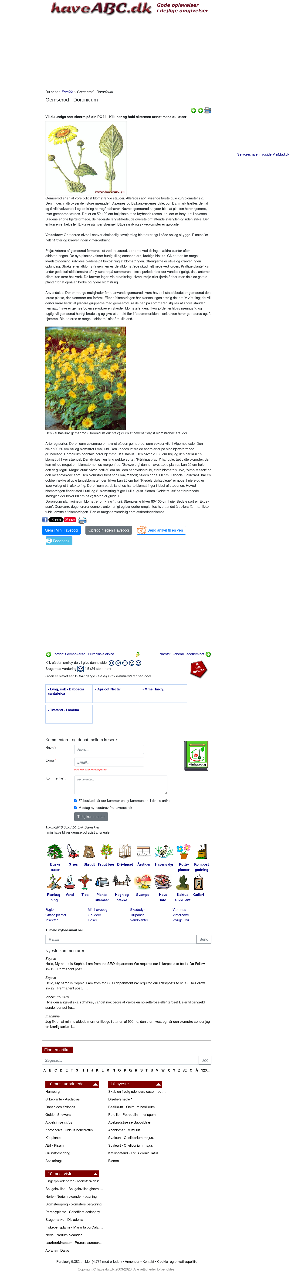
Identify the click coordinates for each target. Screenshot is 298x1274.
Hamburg (52, 1091)
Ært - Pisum (54, 1145)
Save (72, 519)
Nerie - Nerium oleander (63, 1234)
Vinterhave (181, 914)
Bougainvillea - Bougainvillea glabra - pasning (74, 1188)
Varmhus (179, 909)
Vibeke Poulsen (57, 996)
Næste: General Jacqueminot (182, 653)
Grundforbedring (57, 1152)
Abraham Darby (57, 1250)
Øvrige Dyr (181, 919)
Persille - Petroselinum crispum (132, 1114)
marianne (52, 1015)
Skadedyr (137, 909)
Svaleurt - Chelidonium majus (130, 1145)
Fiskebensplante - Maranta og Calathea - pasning (74, 1227)
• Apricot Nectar (108, 689)
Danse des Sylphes (60, 1106)
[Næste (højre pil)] (200, 109)
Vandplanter (139, 919)
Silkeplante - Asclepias (62, 1098)
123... (205, 1070)
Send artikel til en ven (165, 530)
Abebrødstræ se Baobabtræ (129, 1122)
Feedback (61, 540)
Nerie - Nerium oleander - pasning (71, 1196)
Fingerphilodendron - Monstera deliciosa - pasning (74, 1180)
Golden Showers (58, 1114)
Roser (92, 919)
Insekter (51, 919)
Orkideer (94, 914)
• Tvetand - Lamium (63, 710)
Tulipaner (137, 914)
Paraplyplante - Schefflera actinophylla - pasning (74, 1211)
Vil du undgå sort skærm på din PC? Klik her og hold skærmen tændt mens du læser (115, 116)
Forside (67, 91)
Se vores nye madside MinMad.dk (263, 154)
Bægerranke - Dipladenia (64, 1219)
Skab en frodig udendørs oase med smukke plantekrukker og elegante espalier (137, 1091)
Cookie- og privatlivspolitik (177, 1261)
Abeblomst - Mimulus (124, 1129)
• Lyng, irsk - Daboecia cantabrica (66, 691)
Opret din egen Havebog (108, 530)
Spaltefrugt (53, 1160)
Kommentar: (55, 778)
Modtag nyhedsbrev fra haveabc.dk (105, 807)
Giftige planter (55, 914)
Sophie (50, 958)
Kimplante (53, 1137)
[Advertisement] (128, 51)
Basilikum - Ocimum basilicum (131, 1106)
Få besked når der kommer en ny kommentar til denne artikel (124, 800)
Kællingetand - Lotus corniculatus (133, 1152)
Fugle (49, 909)
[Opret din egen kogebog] (196, 756)
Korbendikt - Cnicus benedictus (69, 1129)
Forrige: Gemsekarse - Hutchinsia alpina (83, 653)
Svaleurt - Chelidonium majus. (131, 1137)
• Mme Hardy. (153, 689)
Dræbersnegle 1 (120, 1098)
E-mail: (51, 760)
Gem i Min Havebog (61, 530)
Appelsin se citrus (58, 1122)
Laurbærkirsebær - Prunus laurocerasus (74, 1242)
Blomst (113, 1160)
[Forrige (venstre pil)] (193, 109)
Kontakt (148, 1261)
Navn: (50, 747)
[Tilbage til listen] (138, 653)
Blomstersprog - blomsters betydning (73, 1203)
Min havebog (97, 909)
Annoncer (132, 1261)
